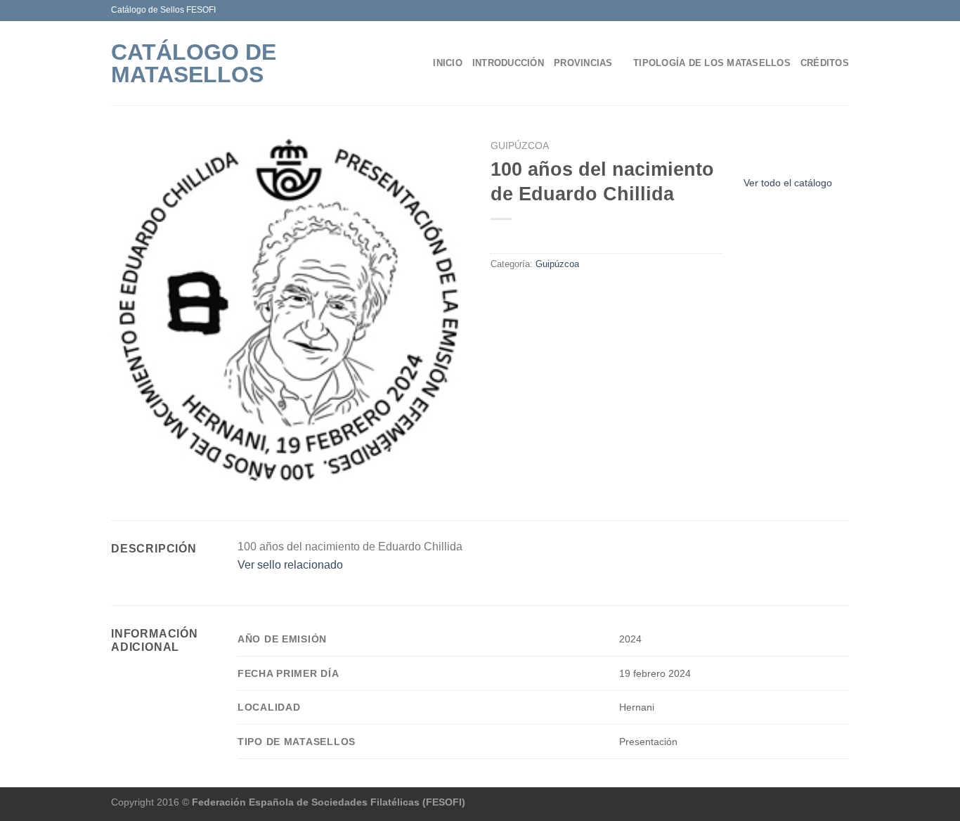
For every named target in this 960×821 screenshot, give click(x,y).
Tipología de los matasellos (712, 63)
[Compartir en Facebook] (499, 293)
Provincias (583, 63)
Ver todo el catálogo (788, 182)
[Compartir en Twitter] (516, 293)
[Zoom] (125, 478)
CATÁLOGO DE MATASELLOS (193, 63)
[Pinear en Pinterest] (550, 293)
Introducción (508, 63)
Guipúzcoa (520, 146)
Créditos (824, 63)
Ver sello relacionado (290, 565)
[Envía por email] (533, 293)
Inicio (447, 63)
